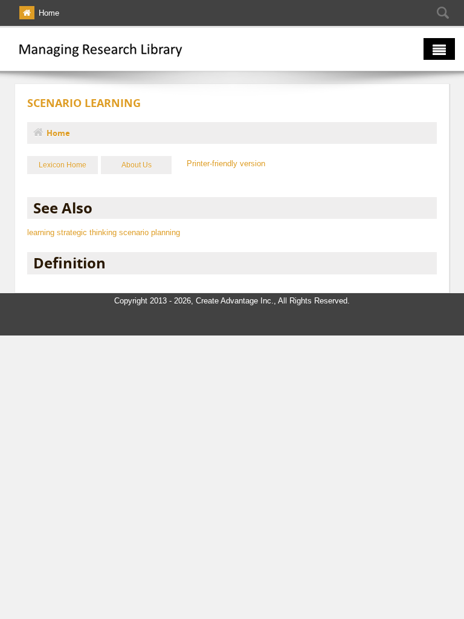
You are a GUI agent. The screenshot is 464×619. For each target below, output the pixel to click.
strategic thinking (87, 232)
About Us (136, 165)
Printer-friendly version (226, 163)
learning (40, 232)
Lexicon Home (62, 165)
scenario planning (149, 232)
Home (49, 13)
